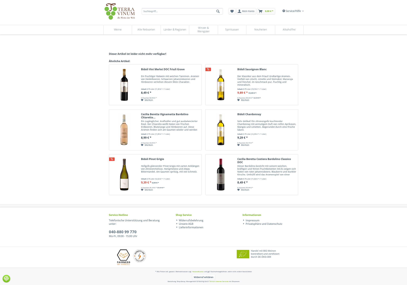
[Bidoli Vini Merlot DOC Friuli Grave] (124, 85)
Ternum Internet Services (218, 281)
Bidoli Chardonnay (249, 114)
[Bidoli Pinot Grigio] (124, 174)
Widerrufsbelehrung (190, 220)
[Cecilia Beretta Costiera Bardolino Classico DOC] (220, 174)
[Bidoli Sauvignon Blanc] (220, 85)
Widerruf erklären (203, 277)
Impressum (252, 220)
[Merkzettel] (232, 11)
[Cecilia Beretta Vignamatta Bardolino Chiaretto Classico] (124, 130)
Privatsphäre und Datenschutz (263, 224)
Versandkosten (198, 271)
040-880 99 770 (123, 231)
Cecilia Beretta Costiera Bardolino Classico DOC (264, 160)
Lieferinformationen (190, 227)
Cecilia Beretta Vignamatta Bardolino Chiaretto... (164, 116)
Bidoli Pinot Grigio (152, 159)
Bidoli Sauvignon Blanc (252, 69)
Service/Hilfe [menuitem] (293, 11)
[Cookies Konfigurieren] (6, 278)
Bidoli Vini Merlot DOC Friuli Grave (163, 69)
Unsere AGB (185, 224)
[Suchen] (218, 11)
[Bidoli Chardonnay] (220, 130)
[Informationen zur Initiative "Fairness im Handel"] (123, 257)
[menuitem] (232, 11)
